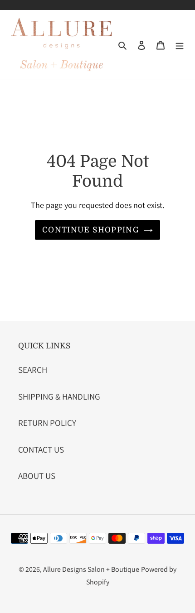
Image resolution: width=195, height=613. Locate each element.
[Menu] (179, 45)
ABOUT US (36, 475)
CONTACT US (41, 449)
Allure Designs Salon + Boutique (91, 569)
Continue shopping (90, 230)
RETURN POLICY (47, 422)
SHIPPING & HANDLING (59, 396)
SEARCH (32, 369)
